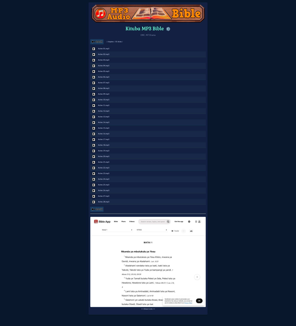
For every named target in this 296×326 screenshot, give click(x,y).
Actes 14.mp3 (103, 122)
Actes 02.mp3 (103, 54)
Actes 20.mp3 (103, 156)
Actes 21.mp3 (103, 162)
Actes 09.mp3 (103, 94)
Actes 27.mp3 (103, 196)
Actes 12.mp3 (103, 111)
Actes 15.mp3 (103, 128)
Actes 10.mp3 (103, 100)
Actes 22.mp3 (103, 168)
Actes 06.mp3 (103, 77)
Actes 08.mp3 (103, 88)
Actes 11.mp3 (103, 105)
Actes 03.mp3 (103, 60)
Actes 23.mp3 (103, 173)
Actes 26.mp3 (103, 190)
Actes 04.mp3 (103, 66)
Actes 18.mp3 (103, 145)
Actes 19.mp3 (103, 151)
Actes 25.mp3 (103, 185)
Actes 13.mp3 (103, 117)
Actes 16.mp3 (103, 134)
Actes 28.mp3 (103, 202)
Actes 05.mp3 (103, 71)
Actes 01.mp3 (103, 49)
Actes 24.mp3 (103, 179)
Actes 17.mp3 (103, 139)
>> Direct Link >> (148, 309)
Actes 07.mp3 (103, 83)
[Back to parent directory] (97, 41)
